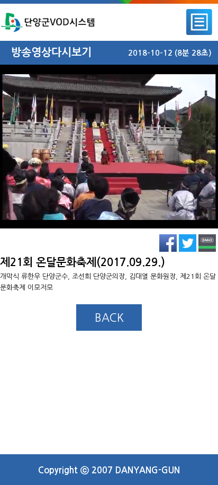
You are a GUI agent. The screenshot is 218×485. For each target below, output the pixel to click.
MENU (199, 22)
